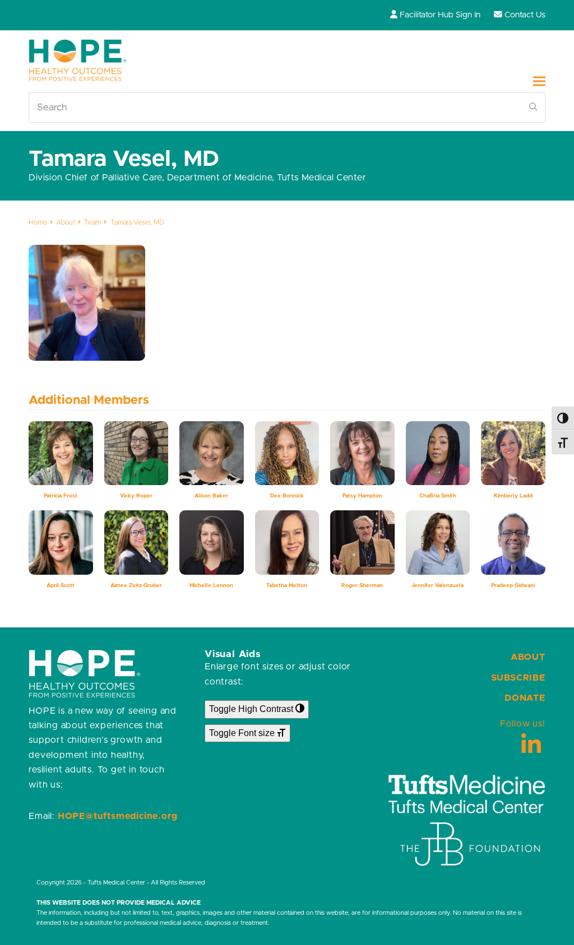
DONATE (524, 697)
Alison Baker (211, 496)
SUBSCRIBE (518, 677)
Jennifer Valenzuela (437, 585)
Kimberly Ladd (513, 496)
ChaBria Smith (437, 496)
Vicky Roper (136, 496)
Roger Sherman (362, 585)
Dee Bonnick (287, 496)
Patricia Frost (60, 496)
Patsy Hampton (362, 496)
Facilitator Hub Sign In (440, 15)
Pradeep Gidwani (513, 585)
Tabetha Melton (286, 585)
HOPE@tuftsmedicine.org (118, 816)
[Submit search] (533, 107)
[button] (539, 81)
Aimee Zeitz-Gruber (136, 585)
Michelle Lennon (211, 585)
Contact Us (524, 15)
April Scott (61, 585)
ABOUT (528, 657)
